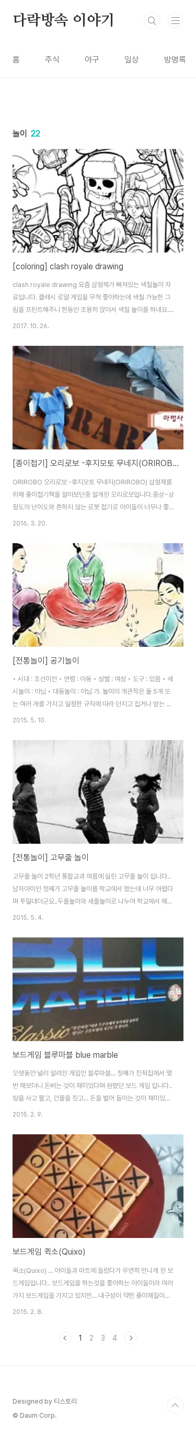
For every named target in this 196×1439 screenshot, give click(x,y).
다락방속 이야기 (63, 21)
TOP (175, 1405)
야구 (92, 60)
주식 (52, 60)
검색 (152, 21)
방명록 (175, 60)
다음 (130, 1338)
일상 (131, 60)
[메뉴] (175, 20)
